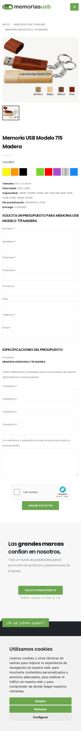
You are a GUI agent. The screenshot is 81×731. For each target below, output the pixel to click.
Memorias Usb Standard (30, 24)
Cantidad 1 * (9, 386)
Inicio (6, 24)
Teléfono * (9, 315)
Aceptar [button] (40, 701)
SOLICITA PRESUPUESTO (40, 590)
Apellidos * (9, 241)
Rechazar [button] (40, 709)
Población (8, 270)
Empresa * (9, 257)
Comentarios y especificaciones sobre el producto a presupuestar (36, 442)
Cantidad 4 (9, 424)
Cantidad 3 (9, 412)
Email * (6, 327)
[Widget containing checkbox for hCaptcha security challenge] (40, 491)
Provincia (8, 286)
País (5, 299)
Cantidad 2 (9, 399)
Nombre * (8, 228)
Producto (8, 357)
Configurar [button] (40, 717)
